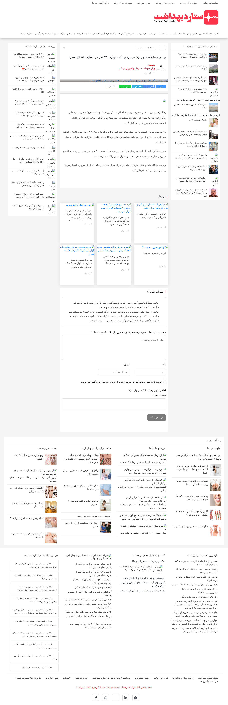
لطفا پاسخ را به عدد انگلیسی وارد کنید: (147, 390)
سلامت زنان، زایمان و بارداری (96, 448)
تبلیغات (66, 678)
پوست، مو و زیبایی (47, 448)
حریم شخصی (81, 678)
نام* (164, 364)
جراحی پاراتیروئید (209, 681)
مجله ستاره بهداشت (208, 678)
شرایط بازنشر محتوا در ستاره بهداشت (111, 678)
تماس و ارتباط (161, 678)
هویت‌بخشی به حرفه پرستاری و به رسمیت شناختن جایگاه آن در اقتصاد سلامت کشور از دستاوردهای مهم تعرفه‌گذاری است (195, 604)
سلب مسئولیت (142, 678)
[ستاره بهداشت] (186, 17)
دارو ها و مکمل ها (157, 448)
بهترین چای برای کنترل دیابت (33, 667)
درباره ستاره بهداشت (183, 678)
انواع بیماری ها (214, 448)
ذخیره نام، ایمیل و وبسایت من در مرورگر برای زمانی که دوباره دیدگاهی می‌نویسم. (120, 382)
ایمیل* (126, 364)
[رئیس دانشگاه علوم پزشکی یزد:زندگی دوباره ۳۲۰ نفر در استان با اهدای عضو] (129, 80)
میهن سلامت (52, 678)
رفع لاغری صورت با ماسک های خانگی (198, 597)
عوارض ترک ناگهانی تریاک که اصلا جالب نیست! (194, 584)
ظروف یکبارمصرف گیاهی (28, 678)
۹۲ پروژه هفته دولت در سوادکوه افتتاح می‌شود (88, 612)
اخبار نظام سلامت (145, 48)
